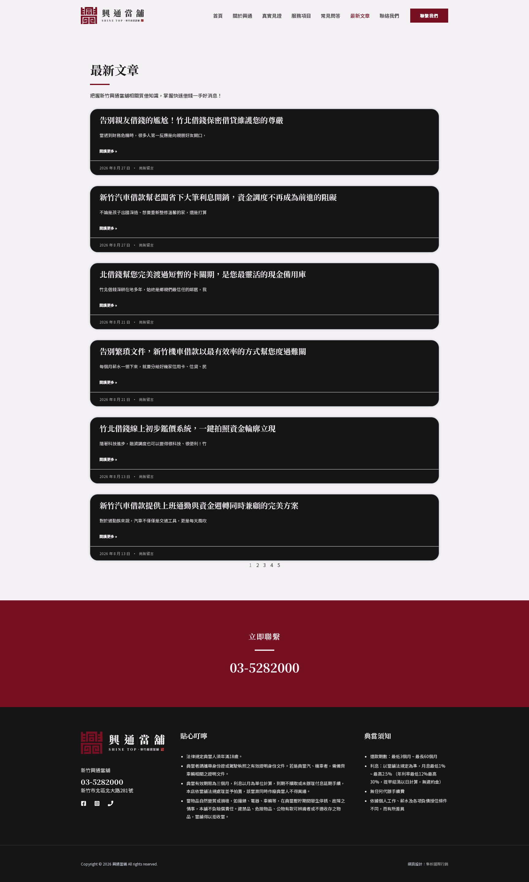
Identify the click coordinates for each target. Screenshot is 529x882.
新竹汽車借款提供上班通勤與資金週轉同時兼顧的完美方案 (198, 505)
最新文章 (360, 15)
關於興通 (242, 15)
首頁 (218, 15)
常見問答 (330, 15)
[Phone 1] (110, 803)
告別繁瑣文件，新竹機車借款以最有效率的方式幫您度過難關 (202, 351)
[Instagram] (97, 803)
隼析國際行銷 (437, 863)
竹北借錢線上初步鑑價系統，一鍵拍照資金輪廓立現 (187, 428)
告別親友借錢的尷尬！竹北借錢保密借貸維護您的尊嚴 (191, 119)
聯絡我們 (389, 15)
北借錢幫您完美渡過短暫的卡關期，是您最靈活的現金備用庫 (202, 274)
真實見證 (272, 15)
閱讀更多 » (108, 151)
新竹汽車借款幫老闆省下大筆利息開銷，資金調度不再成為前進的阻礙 (218, 196)
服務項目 (301, 15)
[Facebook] (83, 803)
